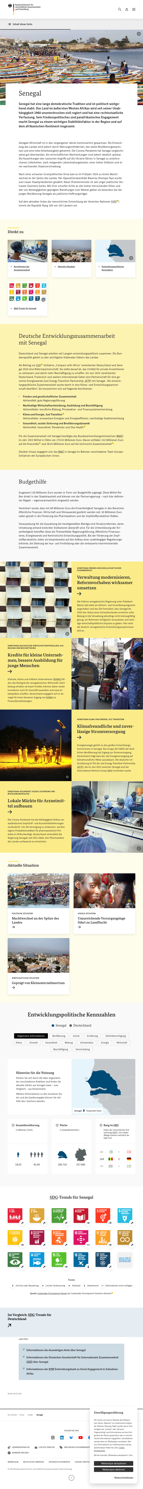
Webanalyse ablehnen (113, 1469)
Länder (30, 1415)
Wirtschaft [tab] (121, 1042)
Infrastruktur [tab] (86, 1042)
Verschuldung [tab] (83, 1049)
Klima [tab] (19, 1042)
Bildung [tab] (69, 1042)
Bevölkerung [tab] (58, 1035)
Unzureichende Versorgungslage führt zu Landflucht (101, 922)
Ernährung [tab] (92, 1035)
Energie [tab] (105, 1042)
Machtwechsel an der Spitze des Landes (35, 922)
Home (21, 1415)
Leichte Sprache (47, 1447)
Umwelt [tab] (33, 1042)
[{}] (92, 1293)
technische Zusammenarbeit (96, 444)
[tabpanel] (71, 1116)
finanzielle (34, 444)
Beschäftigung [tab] (60, 1049)
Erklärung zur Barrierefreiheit (80, 1447)
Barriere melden (20, 1453)
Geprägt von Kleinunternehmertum (38, 985)
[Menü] (133, 9)
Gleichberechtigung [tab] (115, 1035)
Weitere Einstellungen (123, 1477)
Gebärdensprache (21, 1447)
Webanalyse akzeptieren (113, 1463)
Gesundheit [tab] (51, 1042)
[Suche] (119, 9)
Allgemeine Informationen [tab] (31, 1035)
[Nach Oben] (71, 1477)
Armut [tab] (76, 1035)
